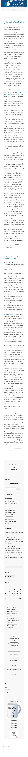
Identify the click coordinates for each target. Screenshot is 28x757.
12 (17, 591)
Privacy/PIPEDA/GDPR (14, 638)
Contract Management (11, 512)
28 (5, 597)
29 (7, 597)
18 (14, 593)
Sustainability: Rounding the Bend (14, 23)
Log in (6, 687)
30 (9, 597)
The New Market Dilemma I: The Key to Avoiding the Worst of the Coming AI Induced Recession (13, 553)
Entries (7, 689)
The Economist (16, 262)
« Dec (6, 598)
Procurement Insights (12, 607)
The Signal (9, 615)
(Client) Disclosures (14, 645)
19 (17, 593)
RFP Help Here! (14, 653)
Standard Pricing (14, 654)
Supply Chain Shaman (12, 624)
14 (5, 593)
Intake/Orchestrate (10, 519)
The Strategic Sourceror (12, 611)
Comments (8, 691)
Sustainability (13, 245)
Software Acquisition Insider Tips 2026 (13, 557)
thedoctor (9, 247)
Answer (14, 674)
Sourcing (8, 509)
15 (7, 593)
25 (14, 595)
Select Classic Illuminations (11, 503)
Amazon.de (14, 725)
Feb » (20, 598)
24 (12, 595)
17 (12, 593)
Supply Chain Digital (11, 609)
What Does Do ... (14, 651)
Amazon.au (14, 727)
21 (5, 595)
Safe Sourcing (10, 618)
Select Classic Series (9, 501)
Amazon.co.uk (14, 723)
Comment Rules (14, 642)
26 (17, 595)
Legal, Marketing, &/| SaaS (12, 521)
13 (20, 591)
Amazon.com (14, 722)
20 (20, 593)
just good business (9, 314)
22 (7, 595)
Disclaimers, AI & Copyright (14, 643)
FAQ (14, 640)
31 (12, 597)
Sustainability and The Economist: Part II (11, 258)
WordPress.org (8, 692)
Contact (14, 665)
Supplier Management (11, 510)
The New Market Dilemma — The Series (13, 536)
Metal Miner (10, 616)
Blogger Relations (14, 660)
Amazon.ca (14, 720)
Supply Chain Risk (10, 523)
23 (9, 595)
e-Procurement (9, 516)
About (14, 636)
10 (12, 591)
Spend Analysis (9, 514)
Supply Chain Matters (12, 613)
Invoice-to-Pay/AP (10, 518)
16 (9, 593)
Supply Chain (18, 448)
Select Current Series (9, 500)
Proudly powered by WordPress (7, 747)
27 (20, 595)
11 (14, 591)
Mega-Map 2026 (8, 498)
